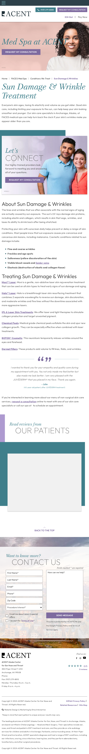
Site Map (83, 705)
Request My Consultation (72, 10)
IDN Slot (69, 17)
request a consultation (24, 401)
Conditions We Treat (40, 78)
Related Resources (68, 705)
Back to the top (44, 530)
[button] (3, 3)
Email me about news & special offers (24, 615)
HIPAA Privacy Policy (75, 701)
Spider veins (42, 262)
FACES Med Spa (19, 78)
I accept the (15, 620)
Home (5, 78)
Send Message (64, 615)
